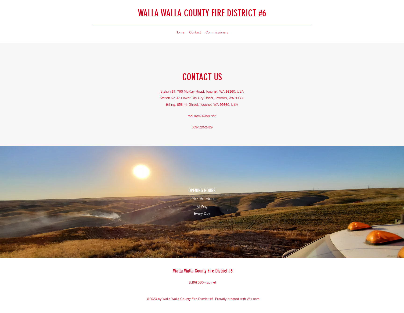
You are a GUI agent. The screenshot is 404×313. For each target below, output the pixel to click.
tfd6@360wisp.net (202, 116)
